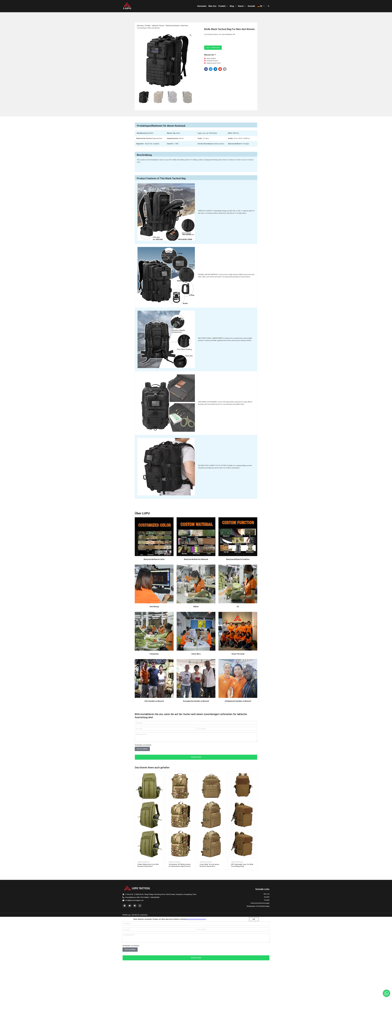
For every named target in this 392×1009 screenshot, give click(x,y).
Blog (232, 6)
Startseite (201, 6)
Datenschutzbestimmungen (260, 856)
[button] (206, 69)
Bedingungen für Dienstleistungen (258, 859)
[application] (227, 6)
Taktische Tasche (158, 26)
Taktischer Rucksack (172, 26)
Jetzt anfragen (213, 47)
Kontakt (251, 6)
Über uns (212, 6)
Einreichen (196, 766)
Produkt (222, 6)
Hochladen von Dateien (143, 754)
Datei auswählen (142, 758)
